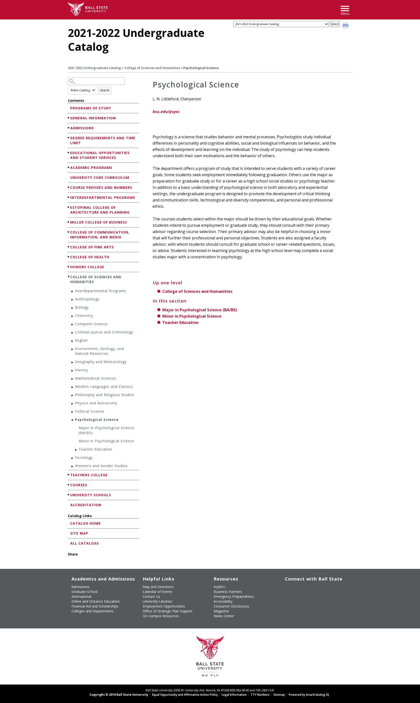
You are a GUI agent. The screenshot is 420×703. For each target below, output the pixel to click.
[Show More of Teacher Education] (76, 450)
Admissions (82, 128)
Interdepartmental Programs (102, 197)
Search (104, 90)
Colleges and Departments (92, 611)
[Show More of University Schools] (69, 495)
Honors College (87, 267)
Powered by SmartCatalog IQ (309, 695)
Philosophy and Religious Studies (104, 394)
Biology (82, 307)
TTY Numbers (260, 695)
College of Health (89, 257)
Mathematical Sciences (95, 378)
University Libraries (157, 601)
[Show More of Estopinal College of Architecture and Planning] (69, 207)
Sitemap (279, 695)
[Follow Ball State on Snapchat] (299, 600)
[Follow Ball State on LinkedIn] (288, 600)
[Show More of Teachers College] (69, 475)
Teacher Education (95, 449)
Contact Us (151, 596)
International (81, 596)
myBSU (219, 586)
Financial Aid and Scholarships (94, 606)
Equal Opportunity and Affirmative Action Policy (185, 695)
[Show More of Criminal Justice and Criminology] (72, 333)
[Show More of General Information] (69, 118)
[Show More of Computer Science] (72, 324)
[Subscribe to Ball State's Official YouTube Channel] (310, 588)
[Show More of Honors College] (69, 267)
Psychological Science (97, 419)
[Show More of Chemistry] (72, 316)
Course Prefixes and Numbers (101, 187)
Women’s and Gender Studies (101, 465)
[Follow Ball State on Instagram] (321, 588)
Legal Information (234, 695)
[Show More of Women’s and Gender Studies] (72, 466)
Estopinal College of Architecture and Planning (100, 210)
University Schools (90, 495)
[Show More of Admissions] (69, 128)
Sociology (84, 457)
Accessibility (223, 601)
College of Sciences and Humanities (152, 68)
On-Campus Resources (161, 616)
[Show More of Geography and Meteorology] (72, 362)
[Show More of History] (72, 371)
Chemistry (84, 315)
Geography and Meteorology (101, 361)
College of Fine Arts (92, 247)
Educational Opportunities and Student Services (100, 155)
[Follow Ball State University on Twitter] (299, 588)
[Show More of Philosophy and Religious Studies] (72, 395)
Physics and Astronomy (96, 403)
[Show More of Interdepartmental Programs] (69, 197)
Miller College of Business (98, 222)
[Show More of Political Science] (72, 412)
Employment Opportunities (164, 606)
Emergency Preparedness (234, 596)
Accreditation (85, 505)
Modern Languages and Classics (104, 386)
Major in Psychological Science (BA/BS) (106, 430)
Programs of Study (90, 108)
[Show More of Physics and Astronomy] (72, 404)
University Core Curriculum (99, 177)
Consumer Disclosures (231, 606)
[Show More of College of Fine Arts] (69, 247)
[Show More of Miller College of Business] (69, 222)
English (81, 340)
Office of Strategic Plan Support (167, 611)
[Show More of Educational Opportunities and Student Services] (69, 152)
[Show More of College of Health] (69, 257)
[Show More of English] (72, 341)
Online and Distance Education (95, 601)
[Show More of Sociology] (72, 458)
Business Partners (228, 591)
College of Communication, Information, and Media (99, 234)
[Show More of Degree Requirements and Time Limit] (69, 138)
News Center (224, 616)
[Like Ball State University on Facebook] (288, 588)
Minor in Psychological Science (106, 441)
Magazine (221, 611)
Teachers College (89, 475)
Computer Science (91, 323)
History (81, 370)
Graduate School (84, 591)
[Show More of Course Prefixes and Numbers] (69, 187)
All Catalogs (84, 543)
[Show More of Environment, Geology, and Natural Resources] (72, 349)
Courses (78, 485)
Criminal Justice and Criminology (104, 332)
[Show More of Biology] (72, 308)
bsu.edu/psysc (166, 111)
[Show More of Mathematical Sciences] (72, 379)
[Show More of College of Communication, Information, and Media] (69, 232)
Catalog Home (85, 523)
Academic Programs (91, 167)
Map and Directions (158, 586)
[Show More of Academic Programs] (69, 167)
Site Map (79, 533)
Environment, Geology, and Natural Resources (99, 351)
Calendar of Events (157, 591)
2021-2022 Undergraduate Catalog (94, 68)
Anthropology (87, 299)
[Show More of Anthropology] (72, 300)
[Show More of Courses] (69, 485)
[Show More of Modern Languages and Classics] (72, 387)
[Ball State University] (210, 657)
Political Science (89, 411)
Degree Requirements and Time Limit (102, 140)
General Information (93, 118)
